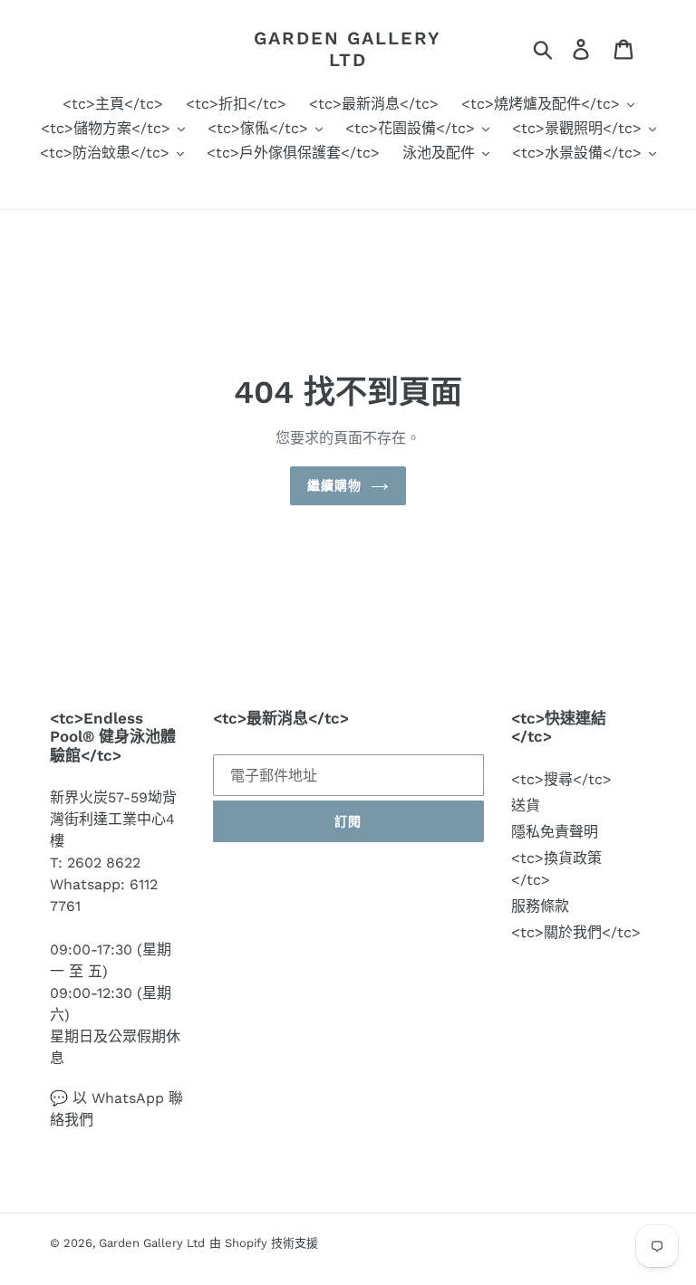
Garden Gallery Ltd (347, 49)
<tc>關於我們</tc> (576, 932)
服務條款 (540, 906)
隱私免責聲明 (554, 831)
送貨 (525, 805)
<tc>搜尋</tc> (561, 779)
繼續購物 (334, 485)
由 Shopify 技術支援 (263, 1243)
